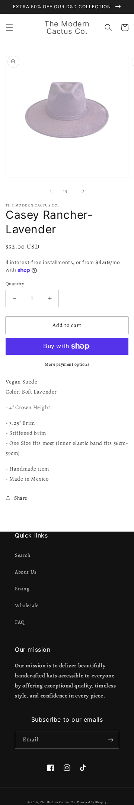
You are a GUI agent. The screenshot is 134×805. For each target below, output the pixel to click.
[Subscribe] (110, 739)
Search (23, 555)
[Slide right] (83, 191)
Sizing (22, 588)
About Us (26, 571)
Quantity (15, 283)
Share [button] (20, 497)
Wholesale (26, 605)
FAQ (20, 622)
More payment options (67, 364)
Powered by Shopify (92, 802)
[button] (9, 27)
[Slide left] (50, 191)
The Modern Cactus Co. (58, 802)
